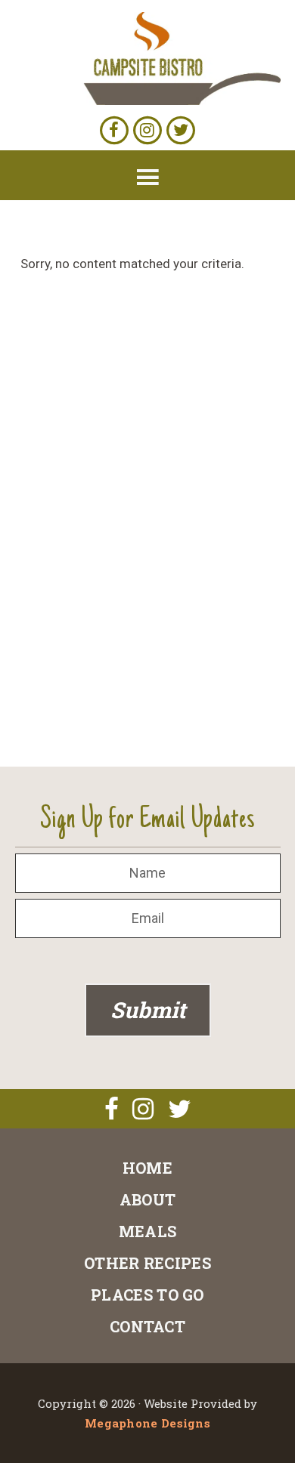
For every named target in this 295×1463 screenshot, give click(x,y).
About (148, 1199)
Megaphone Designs (147, 1423)
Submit (147, 1009)
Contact (147, 1326)
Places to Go (147, 1294)
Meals (148, 1231)
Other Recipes (147, 1263)
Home (147, 1167)
